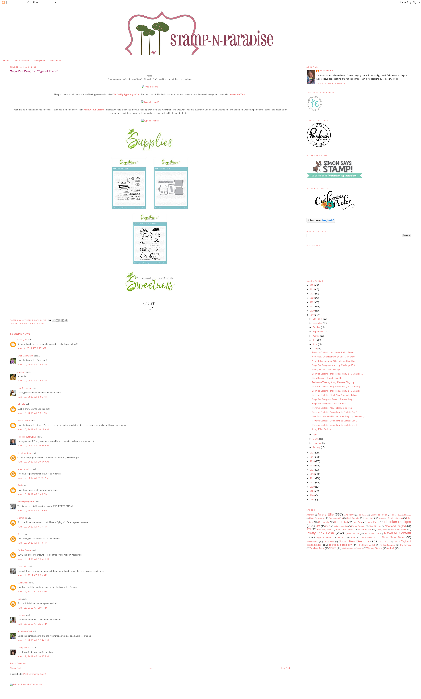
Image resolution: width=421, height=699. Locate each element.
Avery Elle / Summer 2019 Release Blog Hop (333, 361)
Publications (55, 60)
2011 (312, 482)
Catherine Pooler (379, 515)
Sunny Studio (385, 542)
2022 (312, 302)
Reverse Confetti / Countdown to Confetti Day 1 (334, 425)
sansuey (21, 372)
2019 (312, 315)
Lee (19, 599)
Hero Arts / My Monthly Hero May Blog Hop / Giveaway (338, 416)
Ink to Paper (373, 522)
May (315, 348)
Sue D (20, 534)
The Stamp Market (366, 545)
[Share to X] (60, 320)
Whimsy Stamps (374, 548)
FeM (19, 485)
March (316, 439)
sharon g (21, 518)
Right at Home (323, 537)
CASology (349, 515)
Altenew (310, 515)
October (317, 327)
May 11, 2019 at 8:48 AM (32, 591)
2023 (312, 298)
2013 (312, 474)
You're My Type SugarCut (126, 94)
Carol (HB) (22, 339)
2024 (312, 293)
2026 (312, 285)
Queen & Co (352, 533)
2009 (312, 491)
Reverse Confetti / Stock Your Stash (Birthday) (334, 395)
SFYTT (341, 537)
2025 (312, 289)
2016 (312, 461)
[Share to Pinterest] (66, 320)
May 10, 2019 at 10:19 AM (33, 429)
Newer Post (15, 668)
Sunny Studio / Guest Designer (327, 369)
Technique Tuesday (340, 544)
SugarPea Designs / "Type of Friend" (329, 403)
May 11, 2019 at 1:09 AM (32, 575)
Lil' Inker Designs (397, 522)
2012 (312, 478)
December (318, 319)
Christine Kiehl (24, 453)
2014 (312, 470)
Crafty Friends (352, 518)
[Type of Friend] (150, 87)
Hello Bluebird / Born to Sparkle (327, 378)
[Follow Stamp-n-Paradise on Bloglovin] (321, 222)
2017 (312, 457)
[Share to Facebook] (63, 320)
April (315, 434)
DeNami (381, 518)
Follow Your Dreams (94, 109)
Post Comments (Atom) (34, 674)
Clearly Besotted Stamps (401, 515)
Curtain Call (367, 518)
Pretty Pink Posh (320, 533)
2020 (312, 311)
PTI (309, 529)
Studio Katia (328, 542)
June (315, 344)
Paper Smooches (344, 529)
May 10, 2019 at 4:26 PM (32, 510)
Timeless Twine (317, 548)
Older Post (285, 668)
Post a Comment (18, 663)
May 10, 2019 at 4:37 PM (32, 527)
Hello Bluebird (341, 522)
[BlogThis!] (57, 320)
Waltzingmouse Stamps (352, 548)
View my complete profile (330, 83)
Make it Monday (341, 526)
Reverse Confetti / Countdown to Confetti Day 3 (334, 412)
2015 (312, 465)
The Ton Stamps (387, 545)
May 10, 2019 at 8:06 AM (32, 397)
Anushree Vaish (24, 631)
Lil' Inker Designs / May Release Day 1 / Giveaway (336, 391)
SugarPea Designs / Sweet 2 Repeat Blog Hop (334, 399)
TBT (395, 542)
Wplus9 (390, 548)
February (317, 443)
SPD (21, 324)
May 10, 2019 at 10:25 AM (33, 445)
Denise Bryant (24, 550)
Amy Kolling (326, 71)
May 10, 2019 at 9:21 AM (32, 413)
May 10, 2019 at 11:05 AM (33, 478)
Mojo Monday (375, 526)
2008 (312, 495)
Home (6, 60)
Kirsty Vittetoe (24, 647)
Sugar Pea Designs (34, 324)
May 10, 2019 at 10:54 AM (33, 462)
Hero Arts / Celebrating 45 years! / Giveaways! (334, 356)
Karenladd (22, 566)
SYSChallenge (368, 537)
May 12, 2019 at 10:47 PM (33, 656)
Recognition (39, 60)
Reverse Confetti (397, 533)
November (318, 323)
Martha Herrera (24, 420)
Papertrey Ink (364, 529)
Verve (332, 548)
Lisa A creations (25, 388)
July (315, 340)
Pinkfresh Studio (398, 529)
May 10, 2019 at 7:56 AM (32, 380)
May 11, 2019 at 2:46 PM (32, 608)
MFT (318, 526)
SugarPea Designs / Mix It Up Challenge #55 (333, 365)
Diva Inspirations (395, 518)
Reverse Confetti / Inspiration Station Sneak (333, 352)
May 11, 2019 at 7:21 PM (32, 624)
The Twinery (405, 545)
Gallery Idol (323, 522)
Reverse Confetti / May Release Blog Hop (332, 408)
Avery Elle (326, 514)
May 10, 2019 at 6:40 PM (32, 543)
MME (327, 526)
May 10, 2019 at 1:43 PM (32, 494)
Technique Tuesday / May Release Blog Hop (333, 382)
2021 (312, 306)
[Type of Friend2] (150, 102)
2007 (312, 499)
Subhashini (22, 582)
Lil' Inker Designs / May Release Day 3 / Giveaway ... (337, 374)
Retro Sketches (372, 533)
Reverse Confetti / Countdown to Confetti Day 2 (334, 420)
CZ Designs (363, 515)
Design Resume (21, 60)
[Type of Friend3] (150, 120)
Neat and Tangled (395, 526)
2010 (312, 487)
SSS (353, 537)
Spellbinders (312, 541)
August (316, 336)
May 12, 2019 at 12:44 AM (33, 640)
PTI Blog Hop (324, 529)
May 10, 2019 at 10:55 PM (33, 559)
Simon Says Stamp (393, 537)
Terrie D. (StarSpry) (26, 437)
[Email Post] (49, 320)
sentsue (21, 615)
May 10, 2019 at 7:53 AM (32, 364)
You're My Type (237, 94)
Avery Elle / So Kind (321, 429)
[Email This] (53, 320)
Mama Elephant (358, 526)
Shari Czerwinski (25, 356)
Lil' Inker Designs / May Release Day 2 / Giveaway (336, 386)
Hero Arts (357, 522)
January (317, 447)
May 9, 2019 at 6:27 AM (31, 348)
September (318, 331)
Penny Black (382, 530)
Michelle (21, 404)
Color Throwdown (317, 518)
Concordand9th (336, 518)
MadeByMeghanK (25, 501)
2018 (312, 453)
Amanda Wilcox (24, 469)
